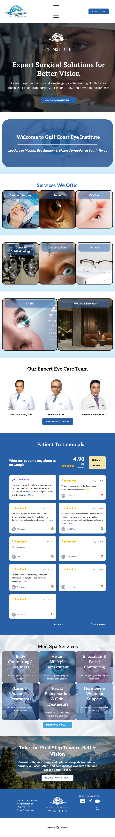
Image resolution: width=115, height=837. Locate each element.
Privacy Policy (23, 807)
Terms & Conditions (25, 810)
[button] (56, 7)
